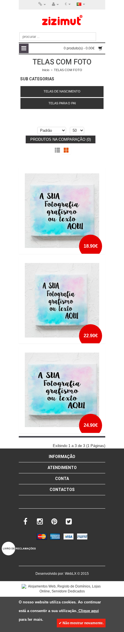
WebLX (70, 574)
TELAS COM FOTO (68, 70)
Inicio (45, 70)
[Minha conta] (55, 4)
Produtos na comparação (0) (60, 139)
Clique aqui (88, 611)
